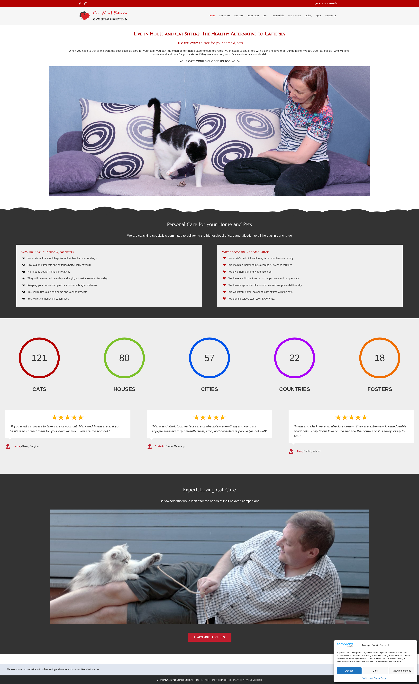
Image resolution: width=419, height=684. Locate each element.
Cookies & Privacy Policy (233, 680)
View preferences (401, 670)
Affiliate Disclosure (254, 680)
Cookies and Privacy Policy (374, 678)
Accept (349, 670)
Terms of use (215, 680)
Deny (375, 670)
